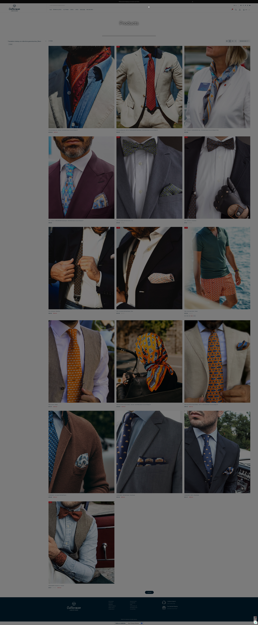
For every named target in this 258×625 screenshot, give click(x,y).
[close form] (149, 7)
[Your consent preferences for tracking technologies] (255, 622)
